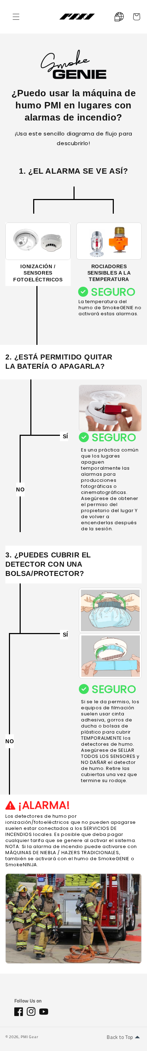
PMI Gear (30, 1037)
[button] (16, 17)
